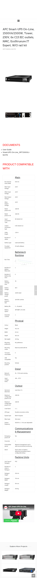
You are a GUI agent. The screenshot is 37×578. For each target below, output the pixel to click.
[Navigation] (18, 21)
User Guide (7, 150)
